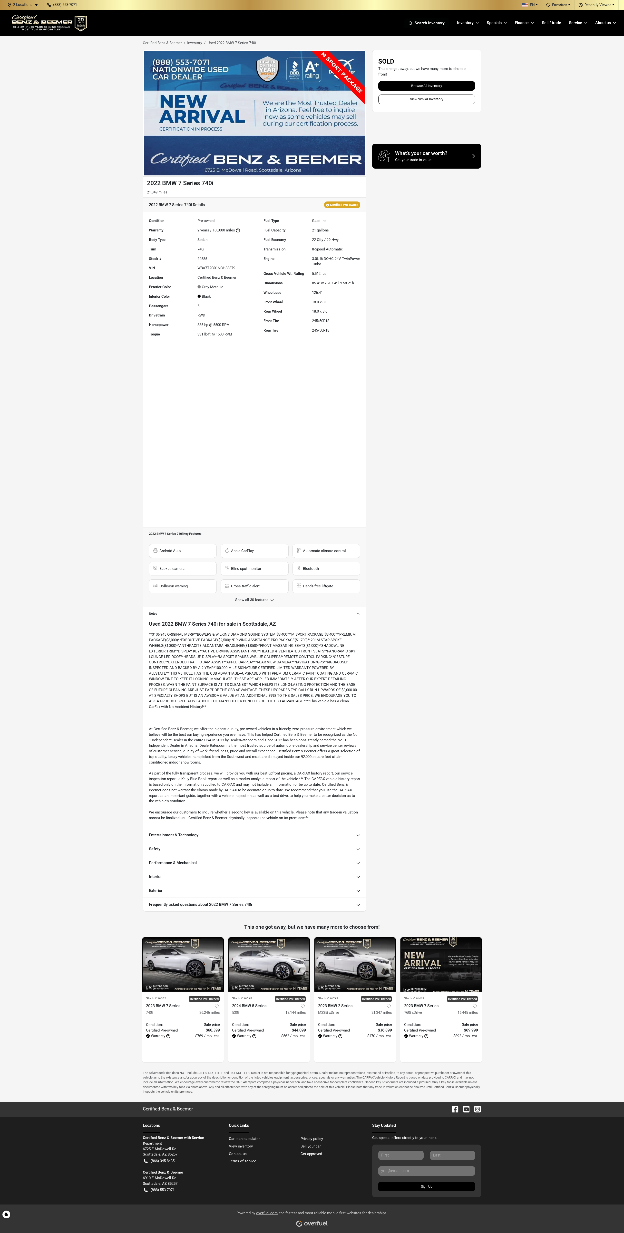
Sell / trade (551, 22)
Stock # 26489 (414, 998)
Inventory (194, 43)
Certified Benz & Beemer (162, 43)
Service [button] (575, 22)
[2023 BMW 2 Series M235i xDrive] (355, 964)
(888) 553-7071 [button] (65, 4)
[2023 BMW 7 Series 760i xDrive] (441, 964)
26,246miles (209, 1012)
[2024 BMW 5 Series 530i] (269, 964)
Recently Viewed (598, 5)
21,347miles (381, 1012)
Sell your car (311, 1146)
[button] (24, 5)
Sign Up (426, 1186)
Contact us (238, 1154)
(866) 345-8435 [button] (163, 1161)
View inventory (241, 1146)
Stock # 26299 (328, 998)
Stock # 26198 (242, 998)
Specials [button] (494, 22)
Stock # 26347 (156, 998)
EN (532, 5)
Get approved (311, 1154)
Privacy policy (312, 1139)
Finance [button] (522, 22)
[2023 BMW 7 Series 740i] (183, 964)
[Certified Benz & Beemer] (49, 23)
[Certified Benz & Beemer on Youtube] (464, 1109)
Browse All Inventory (426, 86)
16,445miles (468, 1012)
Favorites (559, 5)
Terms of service (242, 1161)
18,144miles (295, 1012)
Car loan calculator (244, 1139)
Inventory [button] (465, 22)
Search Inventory (430, 23)
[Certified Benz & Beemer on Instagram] (475, 1109)
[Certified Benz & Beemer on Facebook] (453, 1109)
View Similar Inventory (426, 99)
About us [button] (603, 22)
